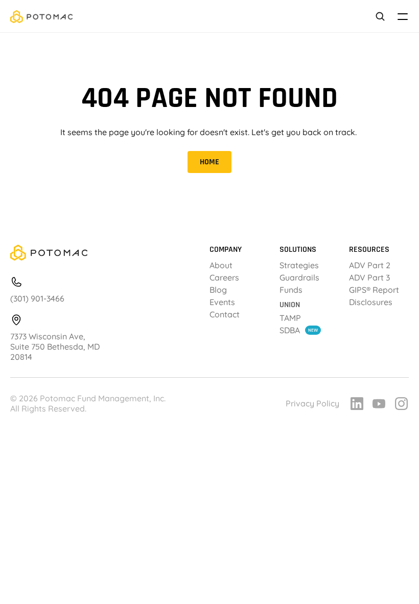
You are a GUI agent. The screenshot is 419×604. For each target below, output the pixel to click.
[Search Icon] (380, 16)
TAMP (290, 318)
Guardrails (299, 277)
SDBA (290, 330)
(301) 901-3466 (37, 298)
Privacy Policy (312, 403)
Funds (291, 290)
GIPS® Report (375, 290)
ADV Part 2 (369, 265)
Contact (225, 314)
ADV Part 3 (369, 277)
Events (222, 302)
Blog (218, 290)
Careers (224, 277)
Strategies (299, 265)
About (221, 265)
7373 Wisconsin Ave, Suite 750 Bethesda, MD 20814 (56, 346)
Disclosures (370, 302)
